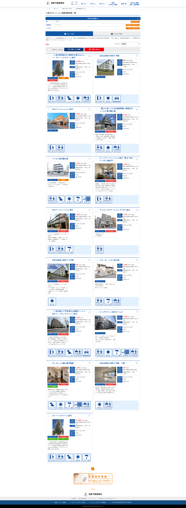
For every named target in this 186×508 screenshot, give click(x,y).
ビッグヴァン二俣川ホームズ (111, 312)
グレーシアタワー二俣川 (62, 416)
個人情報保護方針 (83, 498)
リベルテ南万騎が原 (60, 159)
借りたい (102, 3)
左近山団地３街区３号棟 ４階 (112, 363)
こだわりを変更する (132, 28)
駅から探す (135, 21)
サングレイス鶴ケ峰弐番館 (63, 363)
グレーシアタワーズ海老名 (98, 502)
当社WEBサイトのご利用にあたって (107, 498)
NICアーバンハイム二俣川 (62, 109)
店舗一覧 (124, 3)
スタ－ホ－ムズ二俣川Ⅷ (109, 260)
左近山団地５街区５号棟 (109, 56)
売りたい (93, 3)
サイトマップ (93, 498)
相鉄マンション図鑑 (60, 502)
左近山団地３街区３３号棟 (63, 260)
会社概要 (74, 498)
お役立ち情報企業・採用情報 (134, 3)
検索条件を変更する (132, 25)
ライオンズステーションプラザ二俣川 (115, 210)
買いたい (84, 3)
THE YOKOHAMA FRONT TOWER (121, 502)
